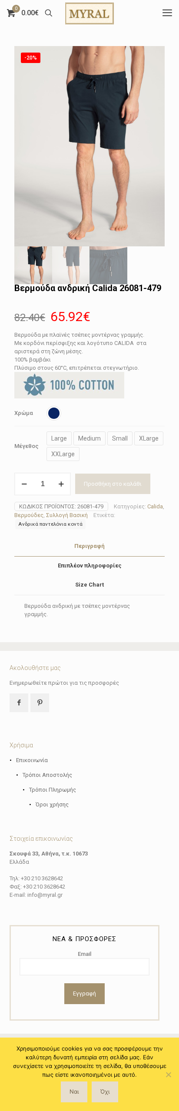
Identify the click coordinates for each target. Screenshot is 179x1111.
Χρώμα (23, 413)
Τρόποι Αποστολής (47, 775)
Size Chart (89, 584)
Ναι (74, 1091)
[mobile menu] (167, 13)
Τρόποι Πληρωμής (52, 789)
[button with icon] (19, 702)
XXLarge (63, 454)
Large (59, 438)
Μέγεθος (26, 446)
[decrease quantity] (24, 484)
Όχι (104, 1091)
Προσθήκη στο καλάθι (113, 484)
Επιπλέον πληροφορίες (90, 565)
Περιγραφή (89, 546)
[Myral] (89, 13)
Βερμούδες (28, 515)
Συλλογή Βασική (67, 515)
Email (84, 954)
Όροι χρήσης (52, 804)
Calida (155, 506)
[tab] (89, 546)
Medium (89, 438)
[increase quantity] (61, 484)
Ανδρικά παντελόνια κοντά (50, 524)
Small (120, 438)
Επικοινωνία (32, 760)
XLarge (149, 438)
